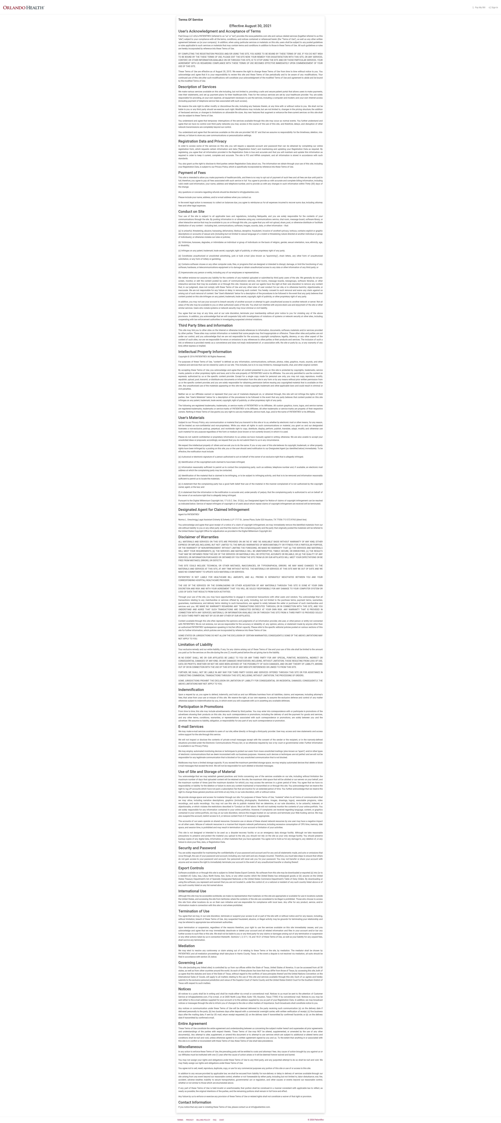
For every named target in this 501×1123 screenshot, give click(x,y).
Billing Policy (203, 1120)
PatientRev (319, 1120)
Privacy (189, 1120)
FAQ (214, 1120)
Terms (180, 1120)
